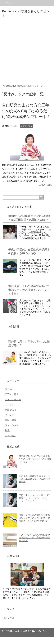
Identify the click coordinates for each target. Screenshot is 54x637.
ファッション (11, 425)
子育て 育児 (26, 126)
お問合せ (13, 326)
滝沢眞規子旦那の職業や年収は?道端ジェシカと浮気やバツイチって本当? (29, 290)
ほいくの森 (8, 618)
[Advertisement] (27, 53)
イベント (9, 415)
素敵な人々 (10, 410)
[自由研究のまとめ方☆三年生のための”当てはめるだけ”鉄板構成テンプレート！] (27, 158)
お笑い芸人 (10, 435)
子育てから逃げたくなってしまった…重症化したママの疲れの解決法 (34, 479)
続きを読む (46, 184)
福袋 (7, 430)
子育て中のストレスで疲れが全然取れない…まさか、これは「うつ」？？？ (34, 498)
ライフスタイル (13, 399)
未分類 (8, 389)
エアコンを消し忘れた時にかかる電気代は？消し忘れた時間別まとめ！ (34, 537)
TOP (23, 86)
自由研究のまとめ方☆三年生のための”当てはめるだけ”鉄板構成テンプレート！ (26, 111)
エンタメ (9, 404)
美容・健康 (10, 420)
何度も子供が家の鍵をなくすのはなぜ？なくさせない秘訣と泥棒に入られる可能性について (34, 518)
